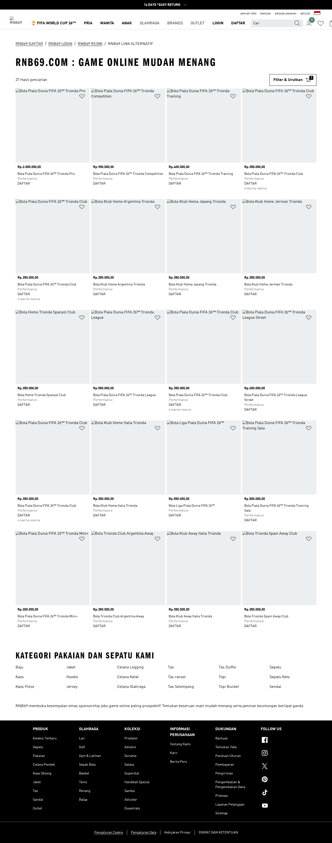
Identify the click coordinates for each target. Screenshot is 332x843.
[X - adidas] (280, 766)
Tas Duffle (227, 667)
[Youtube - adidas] (280, 806)
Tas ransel (177, 677)
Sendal (275, 687)
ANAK (127, 23)
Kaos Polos (25, 687)
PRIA (88, 23)
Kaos (20, 677)
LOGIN (217, 23)
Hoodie (72, 677)
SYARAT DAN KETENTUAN (218, 832)
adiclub (305, 13)
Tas (171, 667)
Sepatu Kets (280, 677)
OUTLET (198, 23)
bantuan (265, 13)
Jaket (70, 667)
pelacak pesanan (286, 13)
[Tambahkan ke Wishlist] (82, 97)
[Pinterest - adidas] (280, 780)
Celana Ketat (128, 677)
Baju (19, 667)
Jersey (72, 687)
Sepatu (275, 667)
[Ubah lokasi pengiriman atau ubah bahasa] (317, 14)
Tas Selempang (181, 687)
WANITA (107, 23)
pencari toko (248, 13)
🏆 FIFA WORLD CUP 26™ (53, 23)
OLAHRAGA (149, 23)
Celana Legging (130, 667)
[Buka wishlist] (320, 23)
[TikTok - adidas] (280, 793)
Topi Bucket (229, 687)
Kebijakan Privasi (177, 832)
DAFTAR (238, 23)
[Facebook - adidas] (280, 740)
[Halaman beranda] (17, 21)
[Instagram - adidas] (280, 753)
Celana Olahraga (131, 687)
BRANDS (175, 23)
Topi (222, 677)
